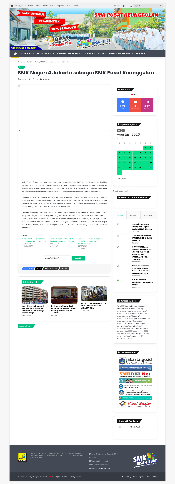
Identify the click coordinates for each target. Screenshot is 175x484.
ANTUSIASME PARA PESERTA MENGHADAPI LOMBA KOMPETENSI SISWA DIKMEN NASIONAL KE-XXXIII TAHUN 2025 (141, 253)
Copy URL (78, 258)
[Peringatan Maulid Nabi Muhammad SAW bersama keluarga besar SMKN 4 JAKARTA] (64, 295)
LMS (38, 6)
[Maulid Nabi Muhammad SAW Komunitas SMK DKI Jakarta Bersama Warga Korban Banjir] (35, 295)
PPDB (102, 53)
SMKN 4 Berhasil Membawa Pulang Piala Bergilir (142, 282)
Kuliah (90, 53)
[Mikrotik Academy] (135, 430)
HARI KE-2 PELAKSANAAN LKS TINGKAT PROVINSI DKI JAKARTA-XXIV (93, 305)
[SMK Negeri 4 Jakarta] (87, 29)
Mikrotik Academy (129, 421)
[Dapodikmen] (135, 398)
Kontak (75, 6)
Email (68, 6)
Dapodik (60, 6)
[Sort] (123, 130)
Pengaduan (139, 53)
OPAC (52, 6)
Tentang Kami (45, 53)
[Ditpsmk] (135, 393)
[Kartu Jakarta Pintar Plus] (135, 380)
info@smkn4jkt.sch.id (104, 468)
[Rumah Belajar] (135, 404)
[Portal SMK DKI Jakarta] (135, 374)
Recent (120, 215)
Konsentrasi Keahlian (69, 53)
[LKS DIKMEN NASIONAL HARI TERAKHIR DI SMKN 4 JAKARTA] (123, 238)
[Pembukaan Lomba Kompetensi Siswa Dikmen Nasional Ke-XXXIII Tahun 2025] (123, 269)
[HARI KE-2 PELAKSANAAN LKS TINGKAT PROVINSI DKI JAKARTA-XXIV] (94, 293)
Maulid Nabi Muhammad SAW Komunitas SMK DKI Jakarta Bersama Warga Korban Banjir (33, 309)
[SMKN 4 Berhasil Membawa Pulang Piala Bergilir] (123, 283)
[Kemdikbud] (135, 386)
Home (21, 62)
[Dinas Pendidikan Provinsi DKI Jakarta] (135, 368)
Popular (133, 215)
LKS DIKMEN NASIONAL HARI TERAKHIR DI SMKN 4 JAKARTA (142, 238)
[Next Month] (121, 137)
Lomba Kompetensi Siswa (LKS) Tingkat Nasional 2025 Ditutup (142, 226)
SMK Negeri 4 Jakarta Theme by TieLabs (66, 477)
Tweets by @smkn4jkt (121, 191)
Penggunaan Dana (119, 53)
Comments (148, 215)
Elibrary (45, 6)
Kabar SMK (27, 53)
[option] (64, 130)
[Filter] (119, 130)
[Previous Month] (118, 137)
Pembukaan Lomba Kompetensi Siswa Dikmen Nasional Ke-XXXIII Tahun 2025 (90, 241)
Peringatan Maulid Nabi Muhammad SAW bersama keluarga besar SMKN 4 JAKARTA (63, 309)
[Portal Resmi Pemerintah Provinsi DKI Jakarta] (135, 361)
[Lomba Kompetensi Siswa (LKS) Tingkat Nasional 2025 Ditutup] (123, 227)
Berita (37, 62)
